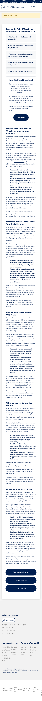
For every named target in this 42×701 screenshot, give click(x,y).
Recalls (38, 689)
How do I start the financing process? (20, 71)
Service (14, 643)
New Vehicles (6, 647)
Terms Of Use (15, 689)
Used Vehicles (6, 650)
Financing (25, 643)
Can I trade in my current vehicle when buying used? (20, 64)
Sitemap (20, 689)
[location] (40, 1)
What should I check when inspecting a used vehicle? (20, 38)
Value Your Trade (20, 580)
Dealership (35, 643)
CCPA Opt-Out (34, 689)
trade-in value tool (21, 385)
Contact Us (21, 117)
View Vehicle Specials (21, 572)
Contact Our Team (21, 588)
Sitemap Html (25, 689)
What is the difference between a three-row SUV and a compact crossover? (21, 55)
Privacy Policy (11, 689)
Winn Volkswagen (5, 689)
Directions (33, 650)
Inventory (6, 643)
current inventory (16, 108)
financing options (24, 98)
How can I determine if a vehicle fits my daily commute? (20, 46)
